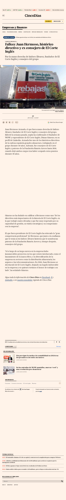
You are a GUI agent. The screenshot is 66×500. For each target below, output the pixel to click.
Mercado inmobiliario (37, 32)
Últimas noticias (53, 32)
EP (33, 116)
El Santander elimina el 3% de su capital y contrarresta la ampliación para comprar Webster (33, 457)
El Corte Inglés (27, 383)
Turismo (46, 32)
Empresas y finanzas (14, 27)
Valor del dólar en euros (58, 10)
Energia (20, 32)
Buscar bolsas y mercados (10, 476)
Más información (9, 391)
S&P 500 (15, 10)
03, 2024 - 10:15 (33, 117)
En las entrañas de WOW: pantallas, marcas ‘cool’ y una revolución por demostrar (37, 368)
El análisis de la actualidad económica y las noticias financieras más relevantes (27, 342)
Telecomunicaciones (12, 32)
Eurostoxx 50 (42, 10)
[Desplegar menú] (3, 15)
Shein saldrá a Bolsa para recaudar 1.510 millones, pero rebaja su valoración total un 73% (32, 469)
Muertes (34, 383)
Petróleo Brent (28, 10)
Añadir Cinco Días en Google (56, 122)
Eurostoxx (9, 484)
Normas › (58, 346)
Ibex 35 (4, 10)
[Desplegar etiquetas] (60, 383)
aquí (40, 391)
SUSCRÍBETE (48, 21)
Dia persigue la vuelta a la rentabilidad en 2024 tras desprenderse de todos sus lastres (37, 356)
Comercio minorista (10, 41)
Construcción (26, 32)
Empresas (7, 383)
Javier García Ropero (21, 360)
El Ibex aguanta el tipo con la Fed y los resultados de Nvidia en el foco (33, 37)
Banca (4, 32)
